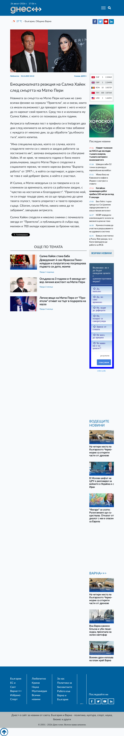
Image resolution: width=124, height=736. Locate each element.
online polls (101, 371)
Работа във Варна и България (63, 695)
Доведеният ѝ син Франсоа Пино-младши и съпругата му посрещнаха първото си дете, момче (63, 263)
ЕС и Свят (13, 685)
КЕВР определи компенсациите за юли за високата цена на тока (101, 218)
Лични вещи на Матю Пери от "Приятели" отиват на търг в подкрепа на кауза (63, 301)
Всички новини (101, 253)
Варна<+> (16, 691)
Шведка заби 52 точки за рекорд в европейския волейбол (100, 167)
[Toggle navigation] (102, 7)
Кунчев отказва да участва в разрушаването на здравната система (101, 228)
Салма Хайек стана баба (55, 256)
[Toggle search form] (109, 7)
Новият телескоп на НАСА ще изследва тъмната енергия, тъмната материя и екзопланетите (100, 154)
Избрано (15, 695)
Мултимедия (39, 691)
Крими (36, 683)
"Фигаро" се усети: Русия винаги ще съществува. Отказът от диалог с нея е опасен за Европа (101, 516)
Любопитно (39, 678)
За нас (61, 678)
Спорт (14, 699)
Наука (35, 687)
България (15, 678)
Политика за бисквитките (64, 685)
